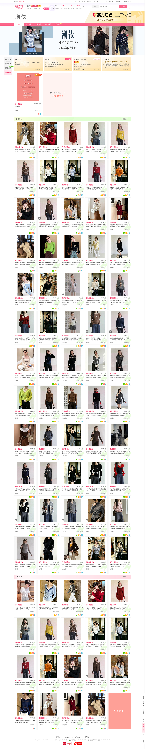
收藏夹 (89, 1)
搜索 (123, 6)
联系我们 (87, 737)
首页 (76, 1)
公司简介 (58, 737)
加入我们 (77, 737)
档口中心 (96, 1)
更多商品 (120, 710)
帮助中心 (111, 1)
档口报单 (17, 106)
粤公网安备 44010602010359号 (79, 740)
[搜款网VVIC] (18, 7)
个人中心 (81, 1)
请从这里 (19, 1)
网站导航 (118, 1)
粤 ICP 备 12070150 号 (61, 740)
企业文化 (67, 737)
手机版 (104, 1)
